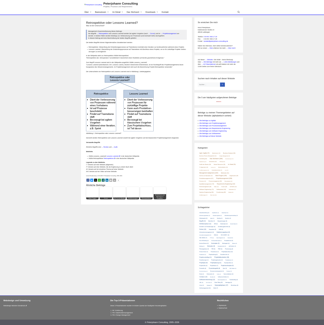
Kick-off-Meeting (204, 240)
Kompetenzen (228, 240)
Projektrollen (203, 265)
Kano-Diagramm (221, 237)
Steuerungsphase (222, 279)
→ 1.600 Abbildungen (229, 62)
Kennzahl (230, 237)
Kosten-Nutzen (203, 243)
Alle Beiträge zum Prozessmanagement (212, 126)
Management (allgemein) (208, 173)
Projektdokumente (221, 257)
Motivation (211, 246)
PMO (220, 249)
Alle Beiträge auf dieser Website (210, 136)
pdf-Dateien (232, 246)
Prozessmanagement (215, 181)
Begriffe (202, 221)
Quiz (225, 268)
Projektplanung (215, 262)
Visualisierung (221, 192)
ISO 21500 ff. (225, 235)
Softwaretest (221, 189)
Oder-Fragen (221, 175)
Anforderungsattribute (204, 215)
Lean (226, 170)
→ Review (105, 147)
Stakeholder (232, 189)
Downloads (150, 12)
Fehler (202, 229)
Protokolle (202, 268)
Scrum (224, 186)
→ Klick (210, 48)
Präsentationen (228, 181)
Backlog (219, 218)
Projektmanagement (224, 178)
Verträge (228, 282)
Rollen (216, 186)
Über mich (213, 195)
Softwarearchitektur (223, 277)
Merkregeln (225, 243)
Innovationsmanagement (205, 235)
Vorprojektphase (221, 285)
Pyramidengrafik (214, 268)
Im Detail (116, 12)
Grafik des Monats (205, 164)
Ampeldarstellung (204, 212)
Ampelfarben (215, 212)
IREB (216, 235)
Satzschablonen (228, 274)
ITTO (212, 237)
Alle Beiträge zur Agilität (207, 120)
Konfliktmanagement (204, 170)
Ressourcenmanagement (217, 271)
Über (86, 12)
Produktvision (215, 251)
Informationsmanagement (206, 232)
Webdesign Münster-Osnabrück (14, 305)
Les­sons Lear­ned (112, 156)
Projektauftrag (213, 254)
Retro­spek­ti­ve (108, 158)
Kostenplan (215, 243)
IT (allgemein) (203, 167)
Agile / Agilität (204, 153)
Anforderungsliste (217, 215)
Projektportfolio (228, 262)
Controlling (203, 158)
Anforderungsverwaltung (231, 215)
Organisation (234, 175)
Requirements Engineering (226, 184)
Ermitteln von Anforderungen (207, 226)
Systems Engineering (206, 192)
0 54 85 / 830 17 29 (210, 37)
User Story (218, 282)
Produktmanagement (206, 178)
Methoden (225, 173)
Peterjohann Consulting (120, 3)
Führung (222, 161)
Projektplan (203, 262)
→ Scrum (151, 33)
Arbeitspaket (203, 218)
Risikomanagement (205, 186)
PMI (213, 249)
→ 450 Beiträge (207, 62)
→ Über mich (230, 48)
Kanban (213, 167)
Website (230, 192)
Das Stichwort (133, 12)
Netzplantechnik (222, 246)
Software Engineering (206, 189)
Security (212, 276)
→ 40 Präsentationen (208, 64)
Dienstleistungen (229, 158)
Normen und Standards (206, 175)
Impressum (222, 305)
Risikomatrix (210, 274)
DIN (216, 223)
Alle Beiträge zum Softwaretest (209, 133)
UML (201, 282)
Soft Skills (233, 186)
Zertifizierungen (203, 195)
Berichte (211, 221)
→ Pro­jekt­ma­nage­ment (169, 33)
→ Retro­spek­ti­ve (102, 33)
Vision (201, 285)
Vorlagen (209, 285)
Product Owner (203, 251)
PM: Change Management (121, 315)
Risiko (201, 274)
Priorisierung (229, 249)
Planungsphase (204, 249)
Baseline (228, 218)
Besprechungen (222, 221)
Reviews (229, 271)
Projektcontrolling (205, 257)
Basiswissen (100, 12)
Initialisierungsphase (223, 232)
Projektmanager (203, 260)
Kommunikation (223, 167)
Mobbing (201, 246)
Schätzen (203, 277)
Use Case (209, 282)
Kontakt (165, 12)
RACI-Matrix (233, 268)
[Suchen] (222, 85)
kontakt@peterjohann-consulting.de (216, 41)
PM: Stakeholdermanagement (122, 313)
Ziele (215, 288)
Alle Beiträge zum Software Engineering (213, 131)
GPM (221, 229)
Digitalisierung (202, 161)
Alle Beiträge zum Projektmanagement (212, 123)
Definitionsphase (205, 223)
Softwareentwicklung (207, 279)
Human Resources (219, 164)
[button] (238, 12)
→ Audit (114, 147)
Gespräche (212, 229)
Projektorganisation (217, 260)
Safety (219, 274)
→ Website (209, 59)
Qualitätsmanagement (206, 184)
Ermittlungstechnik (224, 226)
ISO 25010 (203, 237)
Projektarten (202, 254)
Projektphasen (229, 260)
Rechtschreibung (203, 271)
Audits (212, 218)
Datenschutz (223, 308)
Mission (234, 243)
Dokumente (213, 161)
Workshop (234, 285)
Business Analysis (229, 153)
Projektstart (214, 265)
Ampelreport (225, 212)
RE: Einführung (117, 310)
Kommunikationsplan (216, 240)
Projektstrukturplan (227, 265)
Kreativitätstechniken (217, 170)
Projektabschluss (227, 251)
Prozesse (202, 181)
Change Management (224, 155)
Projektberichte (224, 254)
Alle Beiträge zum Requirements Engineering (214, 128)
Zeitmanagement (205, 288)
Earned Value (233, 223)
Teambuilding (233, 279)
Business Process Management (207, 156)
